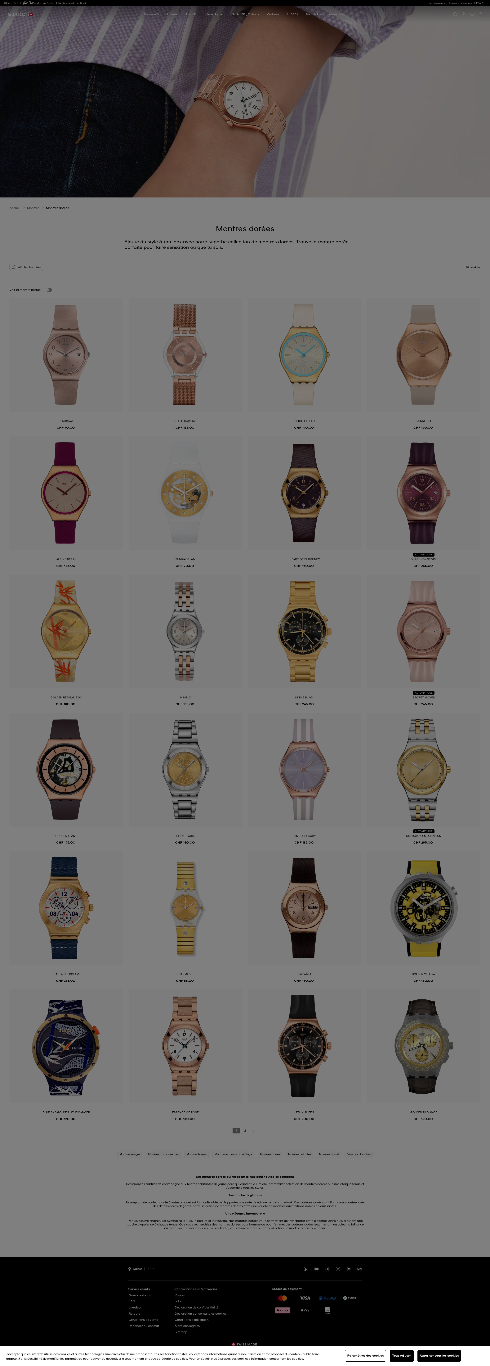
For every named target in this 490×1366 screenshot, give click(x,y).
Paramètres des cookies (365, 1355)
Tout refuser (401, 1355)
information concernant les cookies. (277, 1358)
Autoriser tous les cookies (439, 1355)
